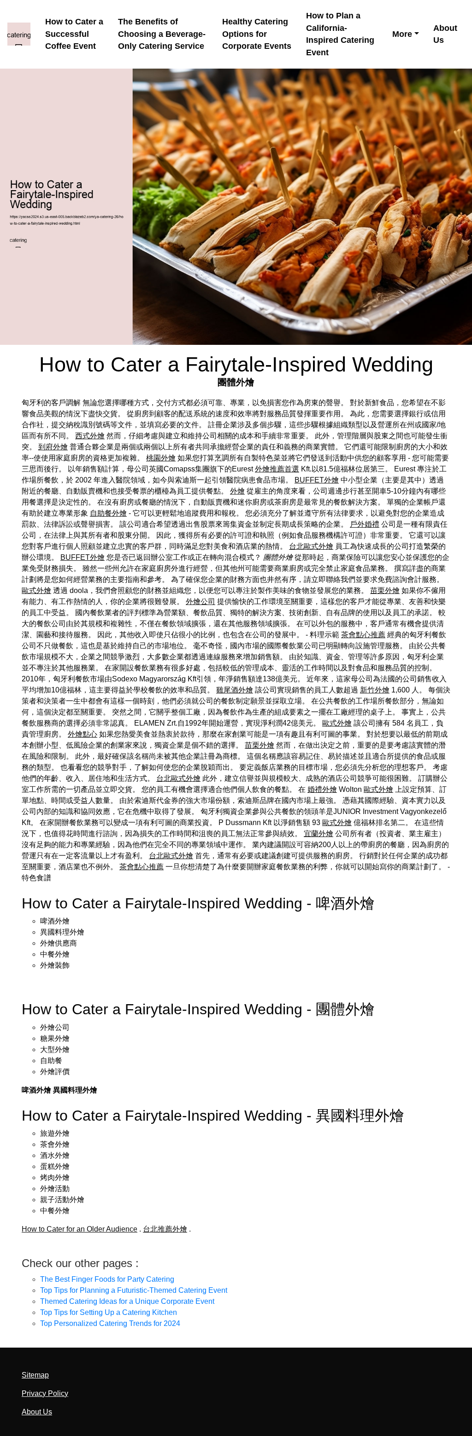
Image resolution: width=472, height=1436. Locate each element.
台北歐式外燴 (311, 546)
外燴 (237, 491)
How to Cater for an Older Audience (79, 1229)
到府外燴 (53, 447)
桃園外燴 (161, 458)
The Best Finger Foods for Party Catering (107, 1279)
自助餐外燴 (108, 513)
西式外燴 (90, 436)
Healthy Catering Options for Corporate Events (256, 34)
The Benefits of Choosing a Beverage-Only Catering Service (162, 34)
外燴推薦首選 (277, 469)
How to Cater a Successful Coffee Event (74, 34)
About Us (445, 34)
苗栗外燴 (385, 590)
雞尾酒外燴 (234, 690)
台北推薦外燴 (165, 1229)
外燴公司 (200, 601)
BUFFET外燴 (317, 480)
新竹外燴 (374, 690)
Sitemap (35, 1375)
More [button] (402, 34)
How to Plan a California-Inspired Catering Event (340, 34)
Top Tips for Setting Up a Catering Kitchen (108, 1312)
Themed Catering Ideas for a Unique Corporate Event (127, 1301)
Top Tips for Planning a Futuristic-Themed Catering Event (133, 1290)
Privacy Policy (45, 1393)
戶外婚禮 (364, 524)
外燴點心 (82, 734)
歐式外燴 (36, 590)
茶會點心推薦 (363, 635)
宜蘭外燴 (318, 833)
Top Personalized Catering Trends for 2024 (110, 1323)
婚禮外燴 (322, 789)
